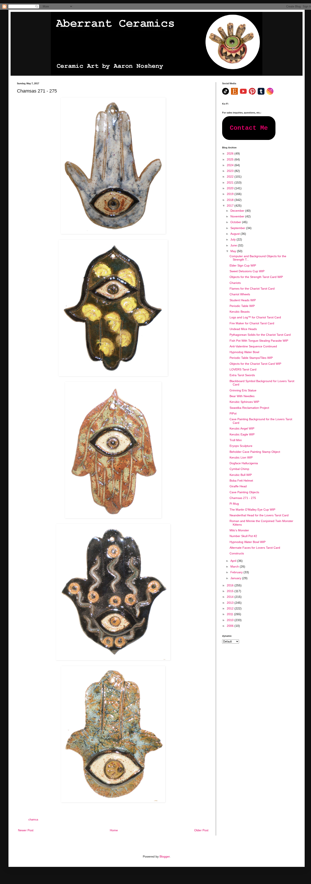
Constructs (237, 553)
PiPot (233, 413)
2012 (230, 608)
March (235, 566)
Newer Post (25, 830)
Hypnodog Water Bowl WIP (248, 542)
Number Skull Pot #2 (243, 536)
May (233, 251)
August (235, 233)
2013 (230, 602)
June (234, 245)
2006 (230, 625)
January (236, 578)
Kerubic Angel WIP (242, 428)
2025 (230, 159)
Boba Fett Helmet (241, 480)
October (236, 222)
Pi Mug (234, 503)
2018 (230, 200)
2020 (230, 188)
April (233, 560)
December (237, 210)
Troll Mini (236, 440)
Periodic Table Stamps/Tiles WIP (251, 357)
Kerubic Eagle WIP (242, 434)
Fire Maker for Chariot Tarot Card (252, 323)
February (237, 572)
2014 (230, 596)
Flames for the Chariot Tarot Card (252, 288)
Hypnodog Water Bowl (244, 352)
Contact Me (249, 128)
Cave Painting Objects (244, 492)
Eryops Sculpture (241, 446)
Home (114, 830)
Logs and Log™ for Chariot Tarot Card (255, 317)
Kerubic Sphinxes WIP (244, 401)
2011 (230, 614)
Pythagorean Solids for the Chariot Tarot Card (260, 334)
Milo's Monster (239, 530)
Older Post (201, 830)
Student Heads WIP (243, 300)
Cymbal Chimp (239, 469)
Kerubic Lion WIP (241, 457)
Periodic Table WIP (242, 306)
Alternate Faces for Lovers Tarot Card (255, 547)
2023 (230, 171)
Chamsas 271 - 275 (243, 498)
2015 (230, 591)
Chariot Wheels (240, 294)
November (237, 216)
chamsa (33, 819)
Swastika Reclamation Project (249, 407)
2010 (230, 620)
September (238, 228)
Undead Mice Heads (243, 329)
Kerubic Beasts (240, 311)
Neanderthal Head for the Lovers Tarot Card (259, 515)
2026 (230, 153)
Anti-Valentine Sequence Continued (253, 346)
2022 (230, 176)
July (233, 239)
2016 (230, 585)
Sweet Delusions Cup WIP (247, 271)
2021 (230, 182)
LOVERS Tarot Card (243, 369)
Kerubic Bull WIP (241, 475)
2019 (230, 194)
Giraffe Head (238, 486)
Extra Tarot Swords (242, 375)
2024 (230, 165)
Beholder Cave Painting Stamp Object (255, 451)
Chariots (235, 283)
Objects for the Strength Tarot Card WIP (256, 277)
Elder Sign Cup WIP (243, 265)
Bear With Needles (242, 396)
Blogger (165, 856)
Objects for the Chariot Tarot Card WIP (255, 363)
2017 (230, 205)
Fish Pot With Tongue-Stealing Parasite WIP (259, 340)
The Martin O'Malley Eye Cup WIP (252, 509)
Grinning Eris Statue (243, 390)
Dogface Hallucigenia (244, 463)
